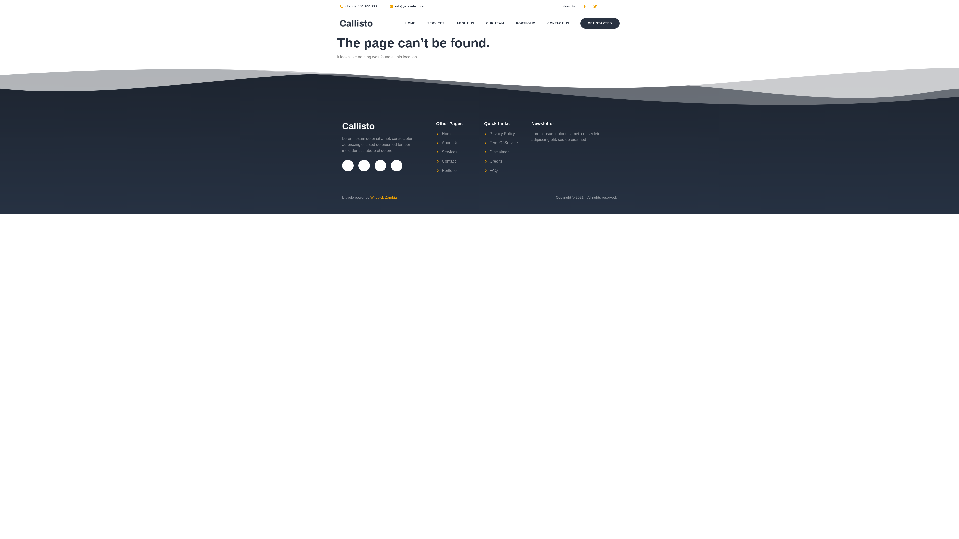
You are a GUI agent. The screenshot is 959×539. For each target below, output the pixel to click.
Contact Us (558, 23)
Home (410, 23)
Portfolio (525, 23)
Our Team (495, 23)
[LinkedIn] (396, 165)
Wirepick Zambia (383, 197)
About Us (465, 23)
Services (436, 23)
